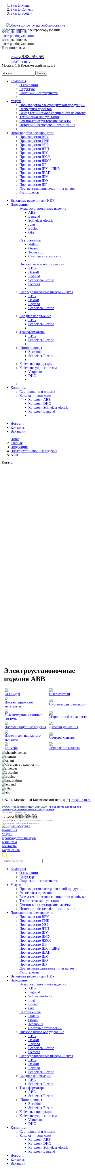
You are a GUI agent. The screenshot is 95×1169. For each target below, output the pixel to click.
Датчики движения (63, 727)
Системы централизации (68, 704)
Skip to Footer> (21, 13)
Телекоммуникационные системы (23, 716)
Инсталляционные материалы (19, 704)
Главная (17, 443)
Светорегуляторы (62, 737)
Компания (9, 830)
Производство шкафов (19, 838)
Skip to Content (21, 9)
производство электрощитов (65, 806)
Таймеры (11, 747)
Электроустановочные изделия (34, 451)
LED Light (12, 694)
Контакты (9, 846)
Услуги (7, 834)
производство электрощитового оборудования (28, 809)
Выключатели (59, 694)
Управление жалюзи (64, 747)
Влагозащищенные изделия (25, 727)
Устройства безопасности (68, 716)
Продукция (19, 447)
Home (15, 439)
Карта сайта (11, 850)
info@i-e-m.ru (20, 61)
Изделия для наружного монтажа (23, 737)
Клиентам (9, 842)
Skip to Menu (20, 5)
